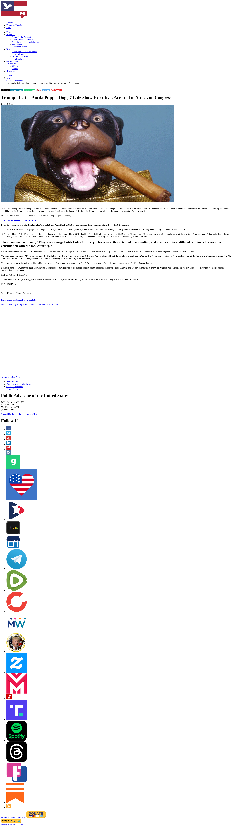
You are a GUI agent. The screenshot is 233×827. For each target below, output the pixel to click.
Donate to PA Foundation (12, 824)
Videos (15, 66)
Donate (9, 23)
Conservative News (20, 56)
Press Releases (18, 54)
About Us (10, 34)
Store (8, 27)
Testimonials (17, 44)
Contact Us (6, 414)
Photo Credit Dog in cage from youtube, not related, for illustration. (29, 304)
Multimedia (11, 64)
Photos (15, 68)
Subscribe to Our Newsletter (13, 377)
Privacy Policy (18, 414)
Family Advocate (19, 59)
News (8, 49)
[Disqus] (116, 341)
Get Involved (12, 61)
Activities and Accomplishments (25, 42)
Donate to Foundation (15, 25)
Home (9, 32)
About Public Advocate (22, 37)
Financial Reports (19, 47)
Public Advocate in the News (24, 51)
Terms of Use (31, 414)
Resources (10, 71)
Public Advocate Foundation (24, 39)
